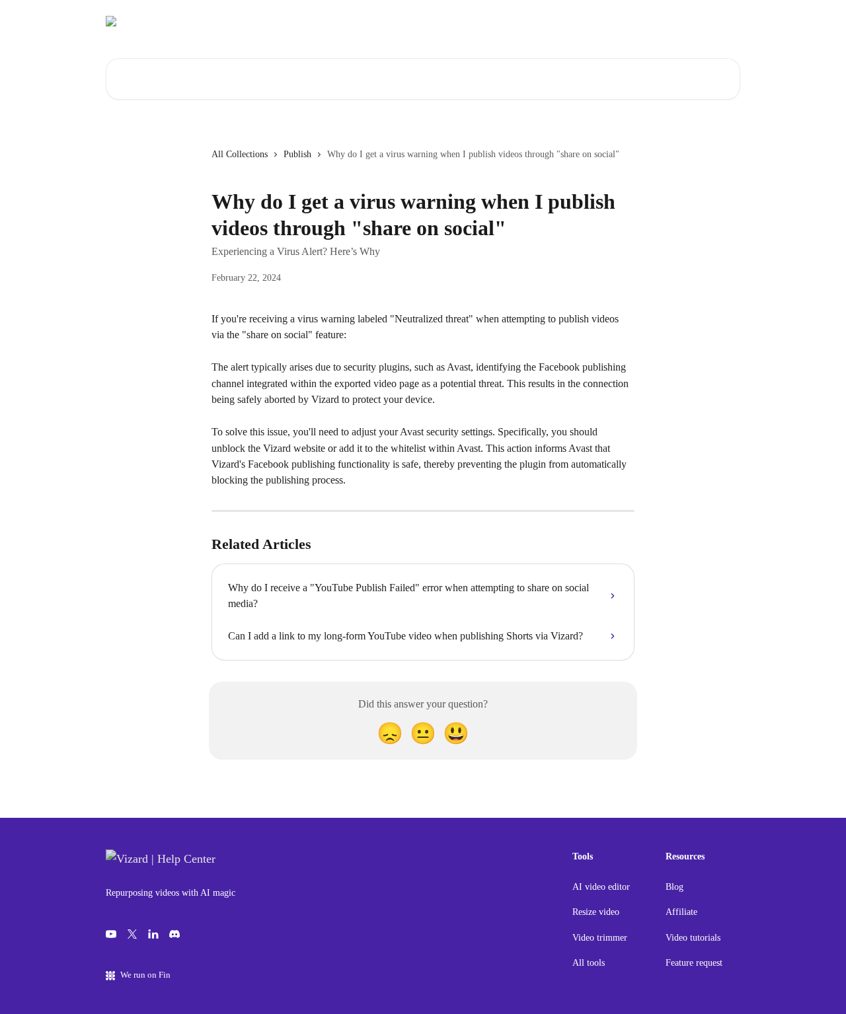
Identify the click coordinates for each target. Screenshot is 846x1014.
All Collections (240, 154)
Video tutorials (693, 938)
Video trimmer (599, 938)
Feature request (694, 963)
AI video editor (601, 887)
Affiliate (681, 912)
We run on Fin (145, 975)
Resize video (595, 912)
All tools (588, 963)
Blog (674, 887)
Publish (297, 154)
